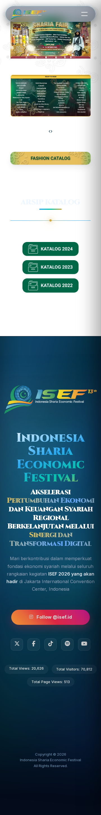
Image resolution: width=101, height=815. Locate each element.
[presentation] (49, 131)
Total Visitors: (68, 669)
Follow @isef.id (54, 617)
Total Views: (20, 668)
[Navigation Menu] (84, 14)
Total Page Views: (47, 681)
